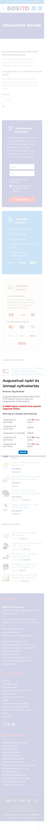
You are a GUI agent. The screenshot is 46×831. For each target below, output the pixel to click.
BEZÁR (23, 452)
